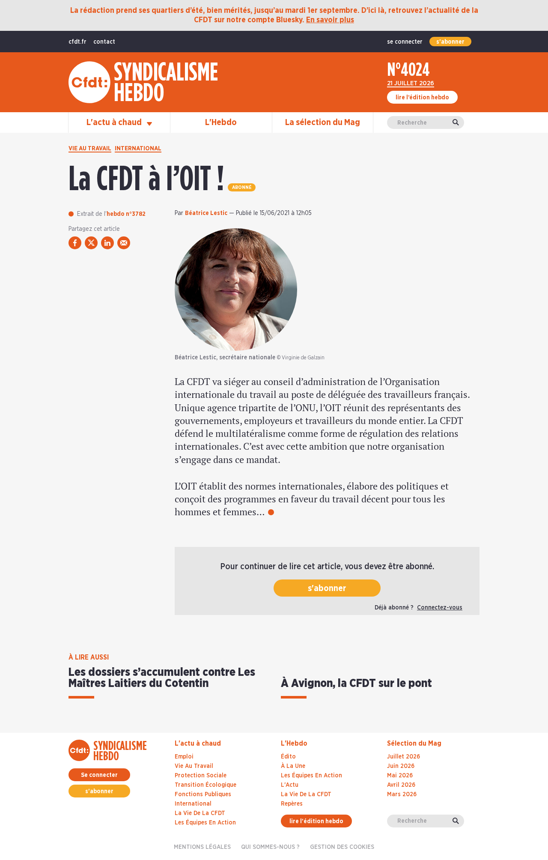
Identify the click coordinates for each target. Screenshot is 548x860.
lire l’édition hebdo (422, 98)
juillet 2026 (403, 757)
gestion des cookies (342, 847)
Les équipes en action (205, 823)
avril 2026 (401, 785)
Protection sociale (200, 776)
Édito (288, 757)
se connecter (405, 42)
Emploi (184, 757)
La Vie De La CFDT (306, 794)
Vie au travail (89, 149)
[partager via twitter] (91, 242)
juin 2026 (400, 766)
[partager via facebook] (74, 242)
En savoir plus (330, 20)
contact (104, 42)
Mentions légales (202, 847)
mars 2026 (402, 794)
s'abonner (450, 42)
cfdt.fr (77, 42)
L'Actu (289, 785)
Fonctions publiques (203, 794)
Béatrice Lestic (206, 213)
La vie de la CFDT (200, 813)
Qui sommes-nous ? (270, 847)
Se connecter (99, 775)
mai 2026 (400, 776)
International (138, 149)
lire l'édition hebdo (316, 821)
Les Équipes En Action (311, 776)
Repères (292, 804)
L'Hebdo (221, 122)
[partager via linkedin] (107, 242)
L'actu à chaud (114, 122)
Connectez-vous (439, 608)
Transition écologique (205, 785)
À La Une (293, 766)
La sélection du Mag (322, 122)
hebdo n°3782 (126, 214)
